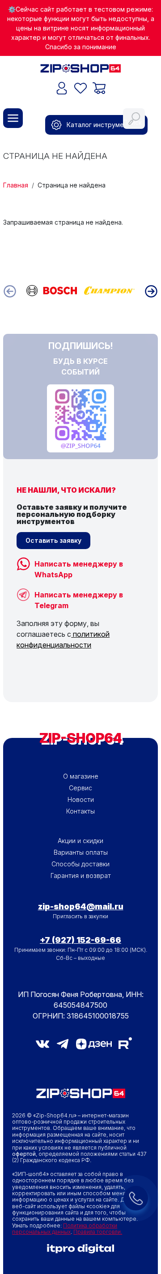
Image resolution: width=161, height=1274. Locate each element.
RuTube (125, 1043)
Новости (81, 799)
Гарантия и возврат (81, 875)
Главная (15, 185)
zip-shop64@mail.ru (80, 906)
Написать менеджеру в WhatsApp (78, 565)
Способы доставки (80, 864)
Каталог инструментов (103, 124)
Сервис (80, 788)
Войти (61, 88)
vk (42, 1044)
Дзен (94, 1044)
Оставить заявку (53, 540)
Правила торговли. (97, 1231)
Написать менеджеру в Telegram (78, 595)
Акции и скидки (80, 840)
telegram (62, 1044)
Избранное (80, 88)
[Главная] (80, 67)
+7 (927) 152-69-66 (80, 940)
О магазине (80, 776)
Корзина (99, 88)
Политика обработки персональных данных (64, 1228)
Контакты (80, 811)
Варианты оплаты (81, 852)
